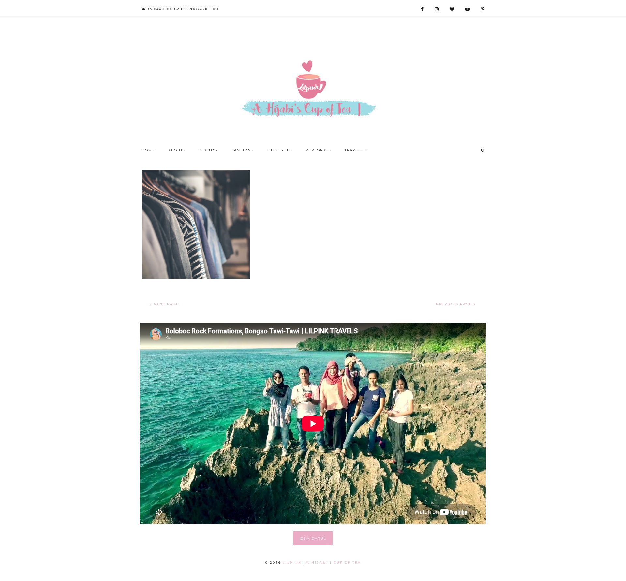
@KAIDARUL (313, 538)
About (175, 150)
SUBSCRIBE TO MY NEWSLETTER (182, 9)
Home (148, 150)
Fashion (241, 150)
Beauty (207, 150)
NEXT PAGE (165, 304)
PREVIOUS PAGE (455, 304)
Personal (317, 150)
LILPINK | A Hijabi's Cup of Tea (322, 562)
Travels (354, 150)
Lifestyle (278, 150)
